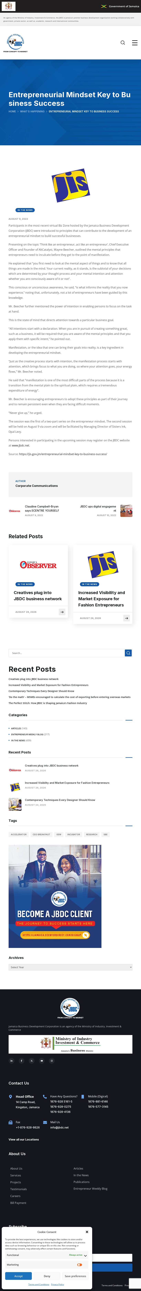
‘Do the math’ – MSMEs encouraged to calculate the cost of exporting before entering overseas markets (70, 697)
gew (58, 834)
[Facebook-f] (22, 1061)
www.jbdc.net (20, 445)
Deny (47, 1276)
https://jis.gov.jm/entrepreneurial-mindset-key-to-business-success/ (63, 454)
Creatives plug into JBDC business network (38, 595)
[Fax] (10, 1122)
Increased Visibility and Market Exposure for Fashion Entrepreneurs (101, 598)
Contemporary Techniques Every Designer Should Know (41, 691)
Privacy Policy (57, 1284)
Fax (18, 1122)
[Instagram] (52, 1061)
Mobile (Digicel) (98, 1096)
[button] (87, 1232)
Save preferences (75, 1276)
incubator (73, 834)
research (91, 834)
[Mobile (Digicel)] (83, 1097)
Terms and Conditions (38, 1284)
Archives (16, 958)
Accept (18, 1276)
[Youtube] (42, 1061)
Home (12, 111)
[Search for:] (70, 653)
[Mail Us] (45, 1122)
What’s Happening (32, 111)
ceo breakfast (41, 834)
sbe (105, 834)
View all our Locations (24, 1139)
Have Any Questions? (63, 1096)
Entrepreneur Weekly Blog (27, 734)
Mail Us (55, 1122)
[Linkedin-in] (11, 1061)
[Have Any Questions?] (45, 1097)
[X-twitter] (32, 1061)
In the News (25, 210)
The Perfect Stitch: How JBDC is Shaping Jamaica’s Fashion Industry (48, 703)
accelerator (18, 834)
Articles (16, 728)
